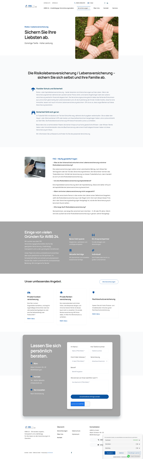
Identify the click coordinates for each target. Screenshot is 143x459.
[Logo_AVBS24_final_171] (31, 5)
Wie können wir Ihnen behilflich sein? (84, 378)
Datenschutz (124, 456)
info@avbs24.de (36, 383)
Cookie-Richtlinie (117, 456)
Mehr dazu (31, 319)
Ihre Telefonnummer (98, 347)
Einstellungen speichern (134, 453)
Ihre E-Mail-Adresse (78, 357)
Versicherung (95, 357)
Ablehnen (121, 453)
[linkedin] (107, 3)
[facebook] (104, 3)
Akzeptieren (110, 453)
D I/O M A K (50, 452)
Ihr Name (74, 347)
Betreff (73, 367)
